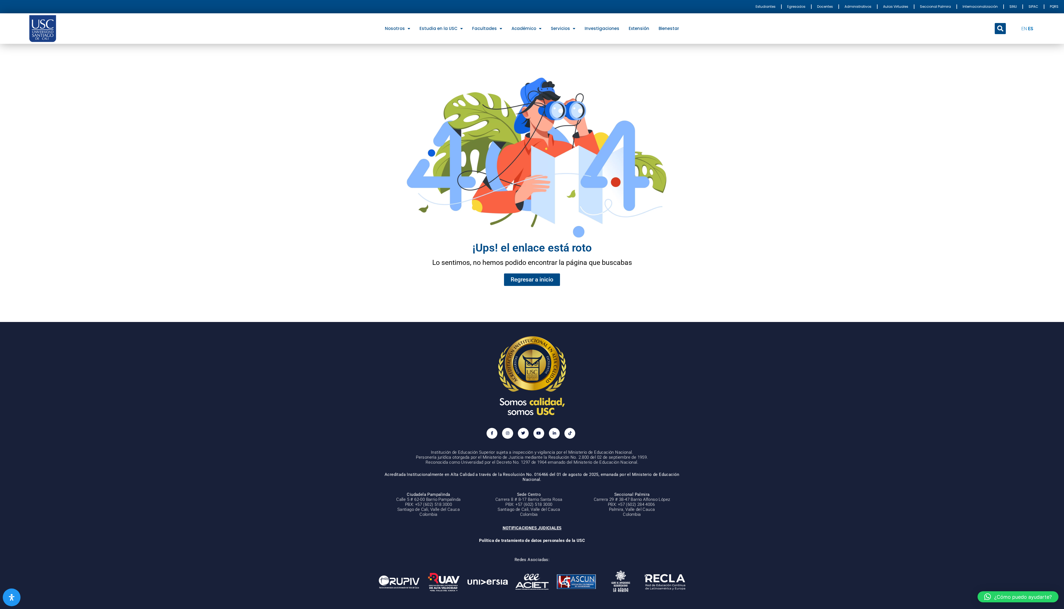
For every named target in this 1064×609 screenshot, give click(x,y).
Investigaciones (602, 28)
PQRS (1054, 6)
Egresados (796, 6)
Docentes (825, 6)
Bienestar (669, 28)
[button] (1000, 28)
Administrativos (858, 6)
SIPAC (1033, 6)
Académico (523, 28)
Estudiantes (766, 6)
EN (1024, 28)
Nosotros (395, 28)
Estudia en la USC (438, 28)
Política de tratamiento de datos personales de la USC (532, 540)
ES (1030, 28)
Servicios (560, 28)
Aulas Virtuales (895, 6)
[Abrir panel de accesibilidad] (12, 597)
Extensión (639, 28)
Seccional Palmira (935, 6)
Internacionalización (980, 6)
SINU (1013, 6)
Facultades (484, 28)
